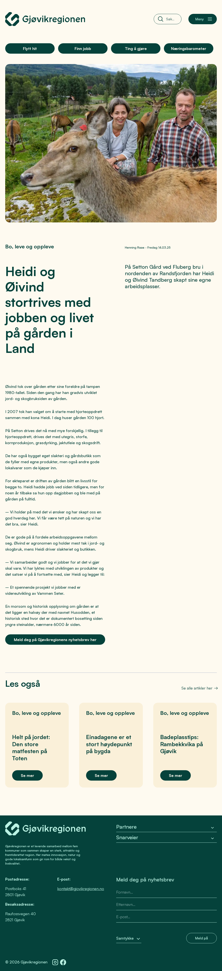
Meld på (201, 938)
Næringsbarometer (188, 48)
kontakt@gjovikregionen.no (80, 888)
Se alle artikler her (196, 688)
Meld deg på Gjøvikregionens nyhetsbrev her (55, 639)
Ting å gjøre (136, 48)
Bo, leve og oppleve (29, 246)
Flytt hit (30, 48)
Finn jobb (83, 48)
